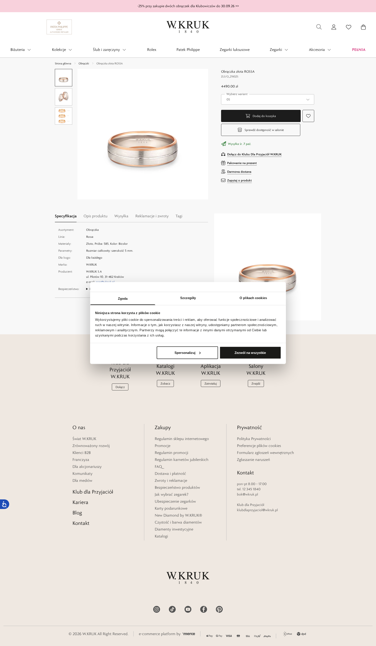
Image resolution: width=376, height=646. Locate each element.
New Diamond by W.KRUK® (178, 515)
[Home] (188, 27)
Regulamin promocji (171, 452)
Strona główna (63, 63)
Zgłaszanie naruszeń (253, 459)
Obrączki (84, 63)
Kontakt (80, 523)
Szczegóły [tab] (188, 298)
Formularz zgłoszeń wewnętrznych (265, 452)
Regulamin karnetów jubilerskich (181, 459)
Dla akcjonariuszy (87, 466)
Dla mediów (82, 480)
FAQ (158, 466)
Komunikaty (82, 473)
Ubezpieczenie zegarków (175, 501)
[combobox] (267, 99)
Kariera (80, 502)
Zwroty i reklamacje (171, 480)
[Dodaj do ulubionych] (308, 116)
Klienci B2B (81, 452)
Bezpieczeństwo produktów (177, 487)
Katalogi (161, 536)
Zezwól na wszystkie (250, 352)
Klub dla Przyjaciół (92, 492)
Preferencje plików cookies (259, 445)
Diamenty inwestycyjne (174, 529)
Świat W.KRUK (84, 438)
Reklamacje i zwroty (152, 216)
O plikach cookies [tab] (253, 298)
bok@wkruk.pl (247, 494)
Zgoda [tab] (123, 298)
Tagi (179, 216)
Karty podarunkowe (171, 508)
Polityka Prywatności (254, 438)
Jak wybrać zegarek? (171, 494)
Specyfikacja (66, 215)
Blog (77, 512)
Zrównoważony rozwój (91, 445)
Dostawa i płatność (170, 473)
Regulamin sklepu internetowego (182, 438)
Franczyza (80, 459)
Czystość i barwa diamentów (178, 522)
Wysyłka (121, 216)
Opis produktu (95, 216)
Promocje (162, 445)
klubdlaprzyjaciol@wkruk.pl (257, 510)
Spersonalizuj (185, 352)
